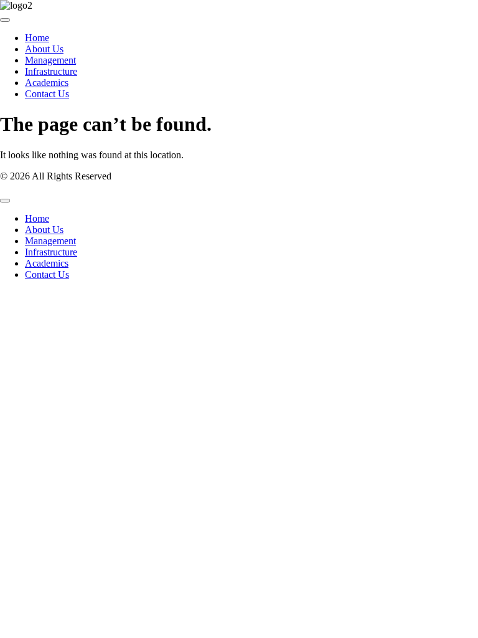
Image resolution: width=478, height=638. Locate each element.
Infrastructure (51, 71)
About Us (44, 49)
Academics (46, 82)
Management (50, 60)
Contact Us (47, 93)
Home (37, 37)
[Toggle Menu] (5, 20)
